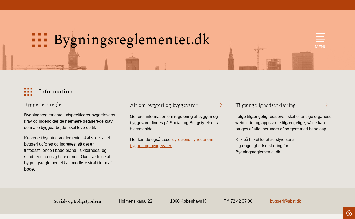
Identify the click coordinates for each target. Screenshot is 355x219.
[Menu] (319, 37)
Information (56, 92)
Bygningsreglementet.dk (131, 40)
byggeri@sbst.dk (285, 201)
